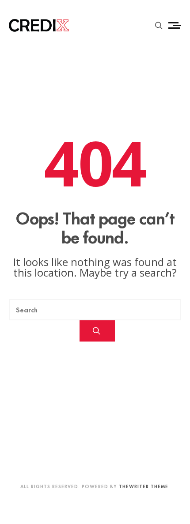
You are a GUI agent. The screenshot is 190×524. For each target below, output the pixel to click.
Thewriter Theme (143, 486)
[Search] (97, 331)
